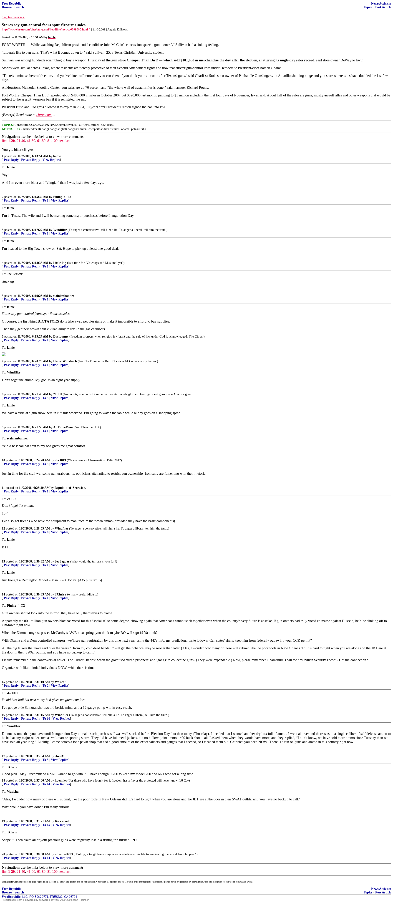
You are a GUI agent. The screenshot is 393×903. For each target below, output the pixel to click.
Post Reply (11, 159)
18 (3, 780)
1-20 (11, 141)
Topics (368, 7)
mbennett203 (64, 854)
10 (3, 460)
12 (3, 528)
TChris (59, 594)
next (61, 141)
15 (3, 682)
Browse (7, 7)
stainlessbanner (63, 296)
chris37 (60, 756)
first (4, 141)
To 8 (45, 532)
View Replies (51, 159)
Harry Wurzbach (65, 361)
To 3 (45, 398)
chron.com (44, 115)
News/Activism (381, 3)
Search (19, 7)
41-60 (31, 141)
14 (3, 594)
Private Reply (30, 159)
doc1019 (60, 460)
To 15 (46, 825)
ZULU (57, 394)
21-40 (21, 141)
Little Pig (59, 263)
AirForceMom (63, 427)
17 (3, 756)
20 (3, 854)
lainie (57, 156)
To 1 (45, 200)
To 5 (45, 464)
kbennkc (61, 780)
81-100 (52, 141)
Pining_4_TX (62, 197)
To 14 (46, 784)
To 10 (46, 718)
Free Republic (11, 3)
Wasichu (60, 682)
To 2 (45, 685)
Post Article (383, 7)
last (68, 141)
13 (3, 561)
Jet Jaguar (62, 561)
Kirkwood (62, 821)
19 (3, 821)
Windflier (60, 230)
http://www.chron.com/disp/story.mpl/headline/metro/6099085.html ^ (46, 29)
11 (3, 487)
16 (3, 715)
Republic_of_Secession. (70, 487)
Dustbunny (60, 336)
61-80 (41, 141)
